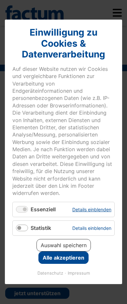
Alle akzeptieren (63, 258)
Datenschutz (50, 273)
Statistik (41, 228)
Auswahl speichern (64, 245)
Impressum (79, 273)
